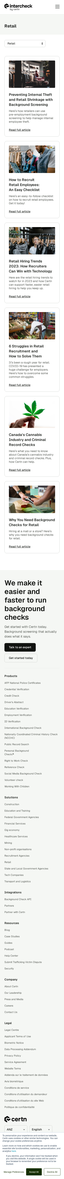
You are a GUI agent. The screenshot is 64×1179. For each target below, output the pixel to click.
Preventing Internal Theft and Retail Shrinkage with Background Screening (31, 99)
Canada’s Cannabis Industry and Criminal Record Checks (27, 439)
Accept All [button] (34, 1171)
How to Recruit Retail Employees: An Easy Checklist (24, 184)
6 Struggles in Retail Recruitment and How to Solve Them (26, 351)
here (14, 1150)
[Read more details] (32, 74)
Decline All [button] (52, 1171)
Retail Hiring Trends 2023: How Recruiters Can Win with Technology (30, 266)
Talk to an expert (20, 647)
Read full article (19, 130)
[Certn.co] (27, 7)
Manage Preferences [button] (14, 1171)
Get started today (21, 658)
